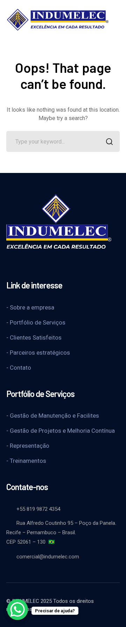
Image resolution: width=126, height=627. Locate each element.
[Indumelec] (57, 18)
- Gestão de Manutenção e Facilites (52, 415)
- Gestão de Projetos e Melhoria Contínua (60, 430)
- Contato (18, 367)
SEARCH (109, 141)
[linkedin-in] (44, 262)
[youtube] (27, 262)
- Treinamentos (26, 460)
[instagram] (62, 262)
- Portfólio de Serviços (35, 322)
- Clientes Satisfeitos (34, 337)
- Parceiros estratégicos (38, 352)
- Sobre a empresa (30, 307)
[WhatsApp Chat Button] (17, 609)
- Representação (27, 445)
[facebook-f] (9, 262)
